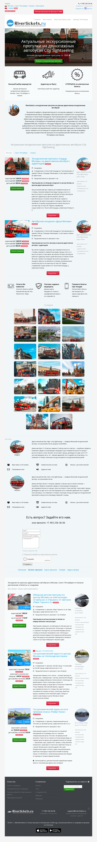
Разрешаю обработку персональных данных (40, 554)
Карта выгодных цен (62, 19)
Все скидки (47, 19)
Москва (10, 6)
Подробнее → (53, 215)
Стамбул (10, 8)
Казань (32, 6)
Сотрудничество (41, 792)
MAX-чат (89, 8)
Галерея (62, 570)
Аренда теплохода (80, 19)
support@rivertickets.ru (77, 811)
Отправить (27, 564)
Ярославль (40, 6)
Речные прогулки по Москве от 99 (48, 12)
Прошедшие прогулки (14, 798)
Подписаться (69, 789)
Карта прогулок (50, 570)
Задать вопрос (73, 570)
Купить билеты (17, 188)
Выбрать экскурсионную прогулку (48, 61)
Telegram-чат (80, 8)
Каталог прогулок (35, 570)
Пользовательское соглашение (17, 789)
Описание (22, 570)
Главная (37, 19)
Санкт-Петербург (21, 6)
